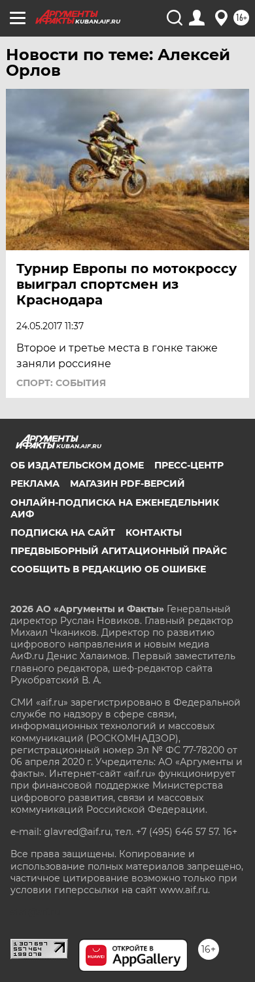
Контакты (154, 532)
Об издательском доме (77, 465)
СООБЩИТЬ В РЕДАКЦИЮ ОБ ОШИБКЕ (108, 569)
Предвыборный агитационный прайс (118, 551)
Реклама (35, 483)
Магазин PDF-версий (127, 483)
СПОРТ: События (61, 382)
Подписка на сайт (62, 532)
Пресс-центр (189, 465)
